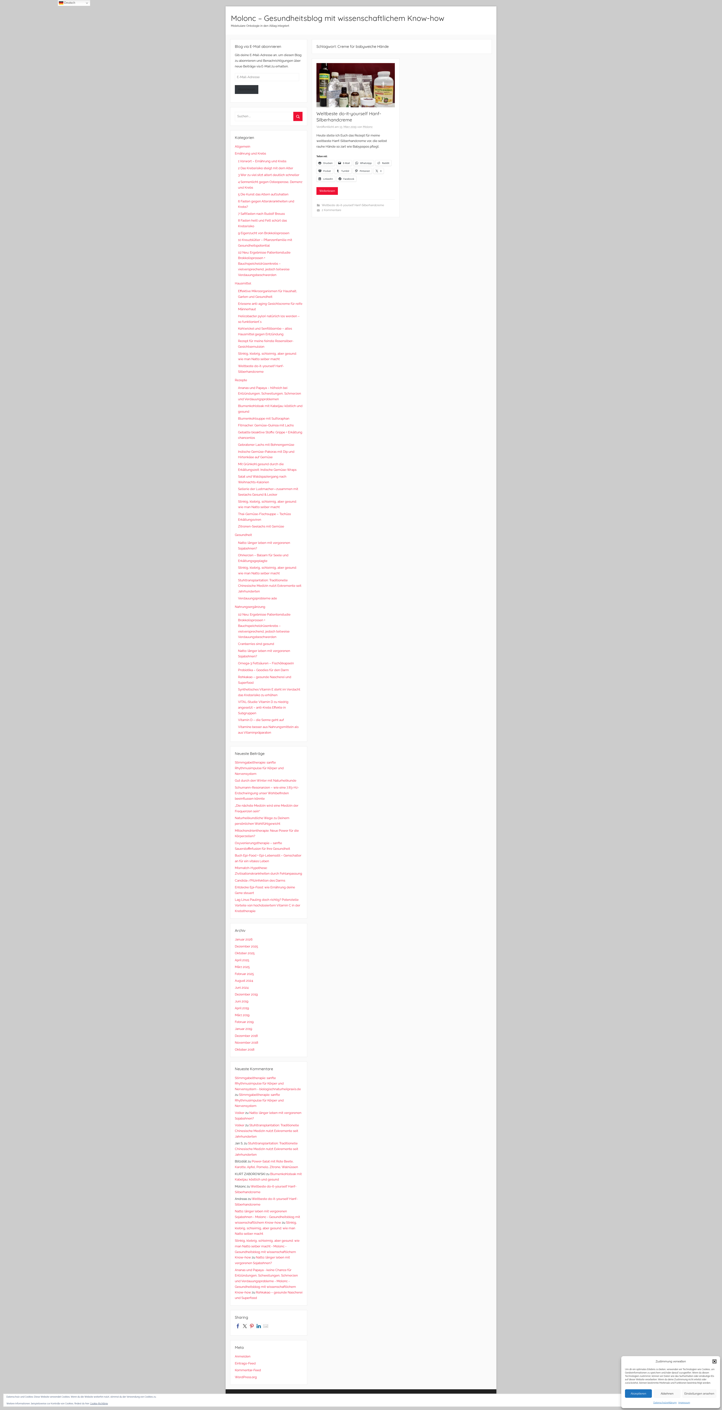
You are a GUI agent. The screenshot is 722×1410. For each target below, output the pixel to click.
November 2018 (246, 1042)
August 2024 (244, 980)
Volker (239, 1113)
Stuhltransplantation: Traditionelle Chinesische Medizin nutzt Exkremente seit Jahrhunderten (269, 585)
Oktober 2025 (245, 953)
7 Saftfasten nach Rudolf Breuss (261, 214)
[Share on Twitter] (245, 1326)
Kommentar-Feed (248, 1370)
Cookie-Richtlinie (99, 1403)
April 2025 (242, 960)
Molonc (368, 127)
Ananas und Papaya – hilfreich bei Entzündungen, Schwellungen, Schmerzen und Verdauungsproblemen (269, 393)
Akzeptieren (638, 1393)
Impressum (684, 1402)
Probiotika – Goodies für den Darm (263, 670)
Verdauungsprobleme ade (257, 598)
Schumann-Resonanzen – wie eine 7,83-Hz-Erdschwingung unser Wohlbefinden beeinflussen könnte (267, 793)
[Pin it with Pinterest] (252, 1326)
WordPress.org (246, 1377)
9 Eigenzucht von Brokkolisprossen (263, 233)
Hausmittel (243, 283)
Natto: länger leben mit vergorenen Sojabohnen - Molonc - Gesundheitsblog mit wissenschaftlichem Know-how (267, 1216)
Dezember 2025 (246, 946)
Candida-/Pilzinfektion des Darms (260, 880)
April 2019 (242, 1008)
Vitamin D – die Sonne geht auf (261, 720)
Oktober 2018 (244, 1049)
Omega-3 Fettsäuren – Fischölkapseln (266, 663)
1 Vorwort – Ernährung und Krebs (262, 161)
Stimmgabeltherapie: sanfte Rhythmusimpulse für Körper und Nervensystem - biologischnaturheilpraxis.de (268, 1083)
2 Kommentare (331, 210)
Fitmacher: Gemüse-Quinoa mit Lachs (266, 425)
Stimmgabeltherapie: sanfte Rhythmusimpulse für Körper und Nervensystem (259, 768)
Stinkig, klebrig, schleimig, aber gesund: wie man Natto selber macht (266, 1228)
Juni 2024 (242, 987)
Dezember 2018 (246, 1036)
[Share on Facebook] (238, 1326)
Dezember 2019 (246, 994)
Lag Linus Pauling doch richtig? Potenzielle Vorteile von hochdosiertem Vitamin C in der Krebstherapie (267, 905)
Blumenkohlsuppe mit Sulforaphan (263, 418)
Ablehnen (667, 1393)
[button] (714, 1361)
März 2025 (242, 967)
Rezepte (241, 380)
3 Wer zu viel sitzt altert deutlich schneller (268, 175)
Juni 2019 (241, 1001)
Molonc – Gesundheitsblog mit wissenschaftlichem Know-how (337, 18)
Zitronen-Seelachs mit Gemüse (261, 526)
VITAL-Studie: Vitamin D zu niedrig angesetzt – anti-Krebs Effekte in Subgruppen (263, 707)
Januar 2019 (243, 1029)
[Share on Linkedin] (259, 1326)
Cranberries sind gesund (256, 644)
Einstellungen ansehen (699, 1393)
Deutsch (69, 2)
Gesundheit (243, 535)
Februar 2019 (244, 1022)
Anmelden (242, 1356)
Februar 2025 (244, 974)
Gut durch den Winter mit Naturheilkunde (265, 780)
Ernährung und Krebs (250, 153)
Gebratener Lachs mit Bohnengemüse (266, 445)
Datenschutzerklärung (664, 1402)
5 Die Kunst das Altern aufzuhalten (263, 194)
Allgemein (242, 146)
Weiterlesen (327, 191)
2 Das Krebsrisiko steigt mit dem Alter (265, 168)
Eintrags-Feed (245, 1363)
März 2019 (242, 1015)
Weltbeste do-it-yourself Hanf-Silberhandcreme (353, 205)
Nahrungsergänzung (250, 607)
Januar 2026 (244, 939)
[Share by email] (266, 1326)
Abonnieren (246, 89)
